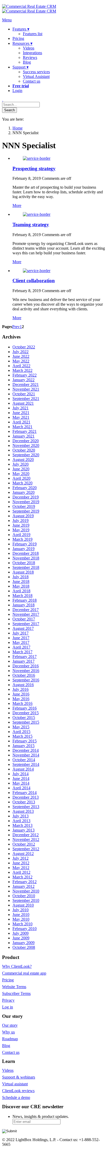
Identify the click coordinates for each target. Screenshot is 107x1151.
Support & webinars (18, 1077)
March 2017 (22, 652)
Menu (7, 20)
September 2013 (25, 806)
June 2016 (20, 694)
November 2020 (25, 445)
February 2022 (24, 375)
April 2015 (21, 731)
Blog (6, 1045)
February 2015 (24, 741)
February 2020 (24, 487)
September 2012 (25, 849)
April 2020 (21, 478)
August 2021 (23, 403)
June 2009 (20, 938)
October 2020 (23, 450)
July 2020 (20, 464)
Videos (8, 1070)
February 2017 (24, 656)
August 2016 (23, 684)
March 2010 (22, 924)
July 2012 (20, 858)
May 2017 (20, 642)
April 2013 (21, 820)
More (16, 205)
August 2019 (23, 516)
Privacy (8, 1000)
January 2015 (23, 745)
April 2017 (21, 647)
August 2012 (23, 853)
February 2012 (24, 881)
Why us (8, 1032)
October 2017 (23, 619)
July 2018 (20, 577)
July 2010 (20, 910)
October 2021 (23, 394)
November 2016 (25, 670)
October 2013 (23, 802)
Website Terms (14, 986)
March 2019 (22, 539)
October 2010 (23, 896)
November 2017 (25, 614)
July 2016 (20, 689)
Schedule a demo (16, 1097)
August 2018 (23, 572)
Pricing (8, 980)
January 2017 (23, 661)
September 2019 (25, 511)
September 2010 (25, 900)
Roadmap (10, 1039)
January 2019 (23, 548)
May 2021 (20, 417)
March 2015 (22, 736)
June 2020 (20, 469)
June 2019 (20, 525)
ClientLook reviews (18, 1090)
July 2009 (20, 933)
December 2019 (25, 497)
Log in (7, 1007)
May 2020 (20, 473)
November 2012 (25, 839)
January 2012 (23, 886)
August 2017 (23, 628)
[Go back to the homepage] (29, 8)
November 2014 (25, 755)
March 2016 (22, 703)
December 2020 (25, 441)
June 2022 (20, 356)
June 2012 (20, 863)
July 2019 (20, 520)
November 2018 (25, 558)
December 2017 (25, 609)
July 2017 (20, 633)
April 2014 (21, 788)
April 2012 (21, 872)
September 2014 (25, 764)
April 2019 (21, 534)
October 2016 (23, 675)
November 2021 (25, 389)
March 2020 (22, 483)
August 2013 (23, 811)
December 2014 (25, 750)
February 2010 (24, 928)
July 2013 (20, 816)
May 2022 (20, 361)
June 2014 (20, 778)
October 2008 (23, 947)
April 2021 (21, 422)
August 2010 (23, 905)
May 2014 (20, 783)
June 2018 (20, 581)
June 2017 (20, 638)
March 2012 (22, 877)
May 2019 (20, 530)
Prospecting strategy (34, 168)
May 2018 (20, 586)
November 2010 (25, 891)
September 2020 (25, 455)
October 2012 (23, 844)
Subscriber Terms (16, 993)
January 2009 (23, 942)
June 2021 (20, 412)
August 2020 (23, 459)
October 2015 (23, 717)
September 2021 (25, 398)
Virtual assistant (15, 1084)
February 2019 (24, 544)
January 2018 (23, 605)
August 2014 (23, 769)
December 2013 (25, 797)
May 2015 (20, 727)
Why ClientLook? (17, 966)
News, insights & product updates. (40, 1116)
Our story (10, 1025)
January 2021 (23, 436)
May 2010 (20, 919)
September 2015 (25, 722)
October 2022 (23, 347)
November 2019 (25, 502)
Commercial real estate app (24, 973)
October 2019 (23, 506)
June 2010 (20, 914)
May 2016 (20, 699)
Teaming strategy (30, 224)
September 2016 (25, 680)
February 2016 (24, 708)
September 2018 (25, 567)
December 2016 (25, 666)
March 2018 (22, 595)
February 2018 (24, 600)
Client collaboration (33, 280)
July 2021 (20, 408)
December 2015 (25, 713)
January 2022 (23, 380)
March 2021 (22, 426)
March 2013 (22, 825)
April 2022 (21, 366)
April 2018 (21, 591)
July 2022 (20, 351)
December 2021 (25, 384)
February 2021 (24, 431)
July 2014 (20, 774)
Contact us (10, 1052)
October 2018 (23, 563)
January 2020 (23, 492)
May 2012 (20, 867)
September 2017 (25, 623)
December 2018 (25, 553)
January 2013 (23, 830)
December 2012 (25, 835)
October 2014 (23, 760)
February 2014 (24, 792)
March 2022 (22, 370)
